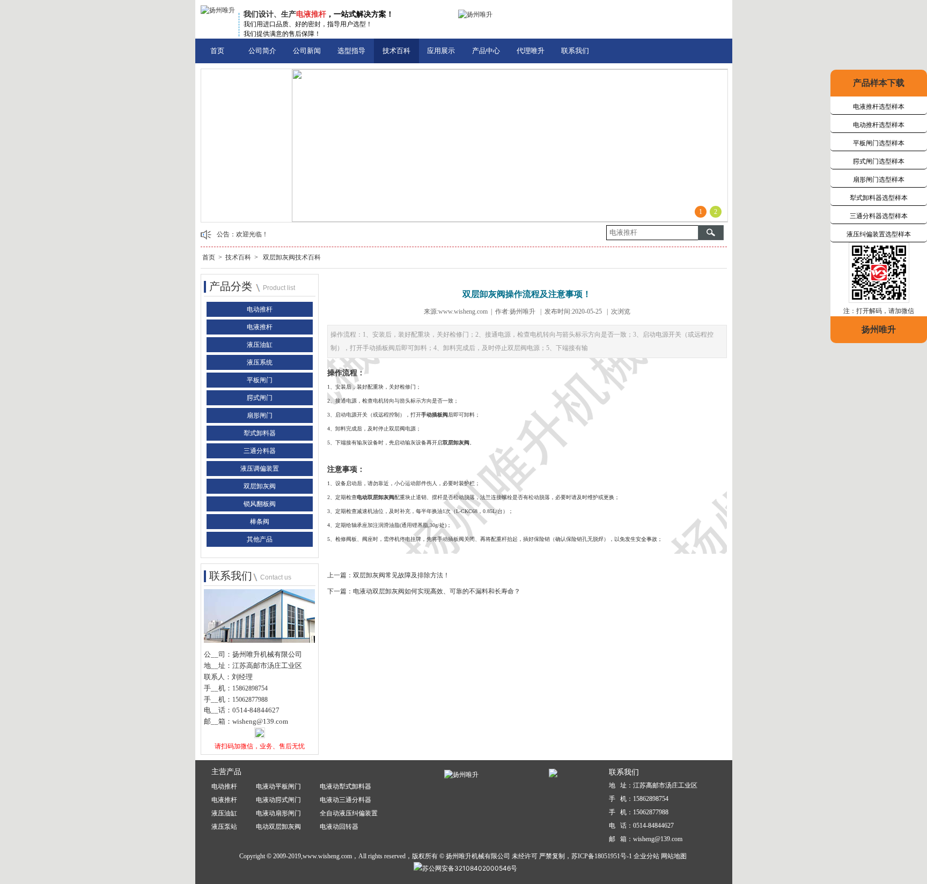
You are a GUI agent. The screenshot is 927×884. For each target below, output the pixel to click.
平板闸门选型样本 (878, 143)
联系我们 (575, 51)
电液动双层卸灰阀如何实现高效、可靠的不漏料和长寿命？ (436, 591)
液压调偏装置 (259, 468)
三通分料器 (260, 451)
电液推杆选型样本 (878, 106)
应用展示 (441, 51)
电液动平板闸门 (278, 786)
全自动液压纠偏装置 (349, 813)
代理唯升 (531, 51)
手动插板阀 (434, 415)
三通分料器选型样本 (879, 216)
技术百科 (396, 51)
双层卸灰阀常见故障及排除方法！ (401, 575)
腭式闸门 (260, 398)
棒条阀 (259, 521)
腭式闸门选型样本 (878, 161)
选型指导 (351, 51)
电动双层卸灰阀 (375, 497)
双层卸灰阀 (260, 486)
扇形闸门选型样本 (878, 179)
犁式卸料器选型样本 (879, 198)
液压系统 (260, 362)
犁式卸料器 (260, 433)
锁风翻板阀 (260, 504)
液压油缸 (260, 344)
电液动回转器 (339, 826)
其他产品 (260, 539)
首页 (217, 51)
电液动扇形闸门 (278, 813)
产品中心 (486, 51)
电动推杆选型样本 (878, 125)
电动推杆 (260, 309)
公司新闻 (307, 51)
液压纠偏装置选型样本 (879, 234)
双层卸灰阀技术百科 (292, 257)
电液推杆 (260, 327)
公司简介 (262, 51)
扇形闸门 (260, 415)
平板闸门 (260, 380)
